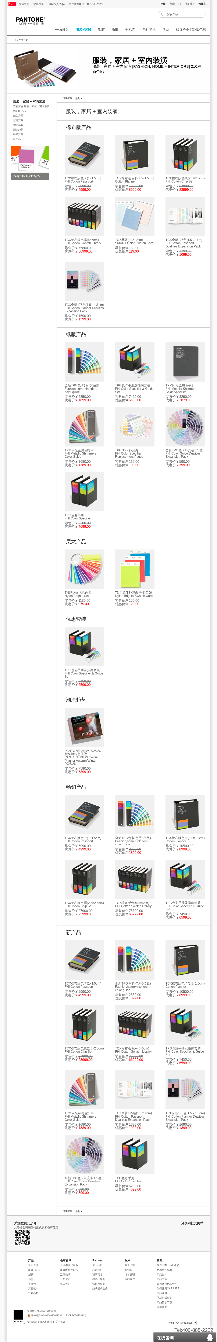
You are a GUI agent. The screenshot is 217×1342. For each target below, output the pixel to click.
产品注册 (162, 1293)
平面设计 (33, 1265)
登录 (172, 3)
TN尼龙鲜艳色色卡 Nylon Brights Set (78, 594)
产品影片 (162, 1274)
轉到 (161, 14)
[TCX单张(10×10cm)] (134, 216)
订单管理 (130, 1274)
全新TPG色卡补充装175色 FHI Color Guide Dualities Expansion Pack (184, 453)
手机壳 (32, 1283)
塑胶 (30, 1274)
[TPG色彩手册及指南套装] (134, 362)
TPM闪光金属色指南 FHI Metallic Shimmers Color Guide (80, 453)
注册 (179, 3)
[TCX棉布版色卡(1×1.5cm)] (84, 154)
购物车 (128, 1269)
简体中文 (24, 4)
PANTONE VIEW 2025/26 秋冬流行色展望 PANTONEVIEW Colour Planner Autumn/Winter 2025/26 (83, 757)
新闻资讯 (65, 1279)
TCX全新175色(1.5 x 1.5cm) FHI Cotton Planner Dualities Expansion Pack (84, 308)
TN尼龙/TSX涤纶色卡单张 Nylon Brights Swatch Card (134, 594)
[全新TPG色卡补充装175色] (185, 426)
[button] (185, 1336)
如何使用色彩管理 (167, 1283)
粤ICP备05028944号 (75, 1315)
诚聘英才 (97, 1274)
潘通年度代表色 (69, 1265)
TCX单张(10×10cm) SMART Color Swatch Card (134, 241)
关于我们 (97, 1265)
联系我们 (97, 1269)
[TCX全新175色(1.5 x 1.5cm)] (84, 281)
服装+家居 (34, 1269)
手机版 (61, 1321)
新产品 (17, 138)
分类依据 (67, 98)
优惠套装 (18, 125)
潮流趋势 (18, 129)
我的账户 (190, 3)
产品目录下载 (164, 1302)
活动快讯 (65, 1274)
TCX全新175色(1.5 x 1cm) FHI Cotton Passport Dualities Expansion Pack (184, 243)
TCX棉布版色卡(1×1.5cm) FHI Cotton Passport (83, 179)
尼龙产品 (18, 120)
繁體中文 (38, 4)
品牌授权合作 (100, 1288)
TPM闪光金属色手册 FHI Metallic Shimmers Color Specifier (181, 388)
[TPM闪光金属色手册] (185, 362)
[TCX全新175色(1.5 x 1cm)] (185, 216)
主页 (14, 39)
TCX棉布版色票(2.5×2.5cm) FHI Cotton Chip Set (185, 179)
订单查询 (162, 1307)
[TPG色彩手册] (84, 491)
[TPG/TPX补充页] (134, 426)
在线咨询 (165, 1337)
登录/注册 (130, 1265)
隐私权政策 (46, 1321)
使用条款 (32, 1321)
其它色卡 (33, 1288)
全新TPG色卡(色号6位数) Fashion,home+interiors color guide (82, 388)
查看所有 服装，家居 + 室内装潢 (31, 106)
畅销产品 (18, 134)
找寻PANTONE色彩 (168, 1265)
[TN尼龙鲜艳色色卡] (84, 569)
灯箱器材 (33, 1293)
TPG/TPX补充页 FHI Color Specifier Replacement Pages (129, 453)
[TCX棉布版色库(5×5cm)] (84, 216)
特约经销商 (98, 1279)
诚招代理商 (98, 1283)
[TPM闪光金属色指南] (84, 426)
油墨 (30, 1279)
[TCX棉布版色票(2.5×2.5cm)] (185, 154)
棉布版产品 (19, 111)
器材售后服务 (164, 1297)
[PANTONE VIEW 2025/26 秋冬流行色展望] (84, 727)
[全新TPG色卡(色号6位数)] (84, 362)
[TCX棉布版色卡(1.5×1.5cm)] (134, 154)
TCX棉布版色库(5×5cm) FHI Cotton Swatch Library (83, 241)
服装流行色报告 (69, 1269)
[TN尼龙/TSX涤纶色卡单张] (134, 569)
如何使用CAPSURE (168, 1288)
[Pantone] (35, 21)
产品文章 (162, 1279)
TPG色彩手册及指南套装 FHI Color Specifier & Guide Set (134, 388)
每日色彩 (65, 1283)
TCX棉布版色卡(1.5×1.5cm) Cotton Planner (134, 179)
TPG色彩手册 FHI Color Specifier (78, 516)
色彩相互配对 (164, 1269)
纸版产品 (18, 115)
